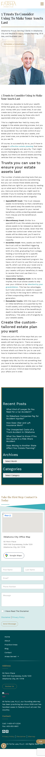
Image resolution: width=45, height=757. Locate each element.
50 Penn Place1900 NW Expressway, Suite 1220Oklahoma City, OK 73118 (16, 676)
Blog (6, 648)
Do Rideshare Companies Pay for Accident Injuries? (22, 417)
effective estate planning (21, 146)
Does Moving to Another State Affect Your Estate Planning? (21, 446)
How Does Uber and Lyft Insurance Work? (18, 424)
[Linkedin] (7, 731)
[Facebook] (3, 731)
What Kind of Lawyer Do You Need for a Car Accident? (20, 410)
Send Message (9, 624)
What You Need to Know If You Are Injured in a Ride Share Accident (21, 438)
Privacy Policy (18, 617)
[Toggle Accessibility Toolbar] (3, 745)
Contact (8, 652)
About (7, 641)
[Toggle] (42, 4)
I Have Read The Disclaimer (17, 611)
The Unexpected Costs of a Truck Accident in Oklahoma (20, 430)
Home (7, 637)
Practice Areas (11, 645)
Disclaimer (6, 617)
